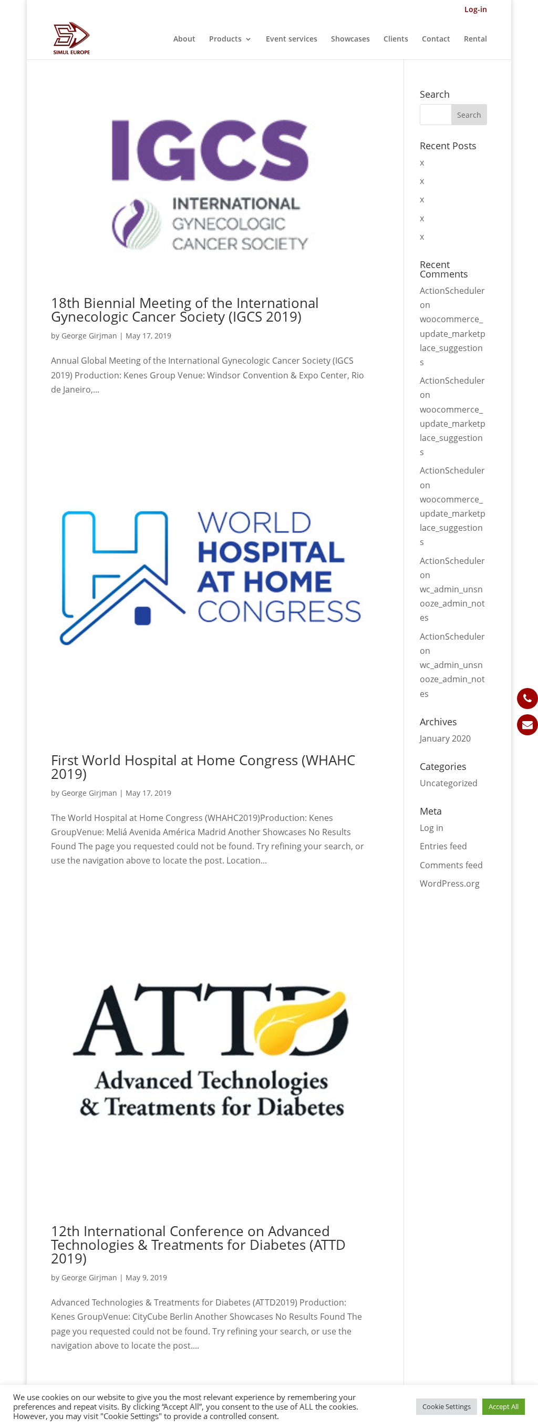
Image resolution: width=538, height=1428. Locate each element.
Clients (396, 39)
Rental (475, 39)
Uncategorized (449, 783)
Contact (436, 39)
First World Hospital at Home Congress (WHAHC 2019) (203, 767)
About (184, 39)
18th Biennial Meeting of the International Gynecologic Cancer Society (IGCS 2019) (185, 309)
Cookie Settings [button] (446, 1406)
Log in (431, 828)
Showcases (350, 39)
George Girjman (89, 336)
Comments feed (451, 865)
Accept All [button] (504, 1406)
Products (225, 39)
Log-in (475, 10)
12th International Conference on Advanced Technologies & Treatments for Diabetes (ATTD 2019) (198, 1244)
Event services (291, 39)
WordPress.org (450, 883)
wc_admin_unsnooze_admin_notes (452, 603)
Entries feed (443, 846)
